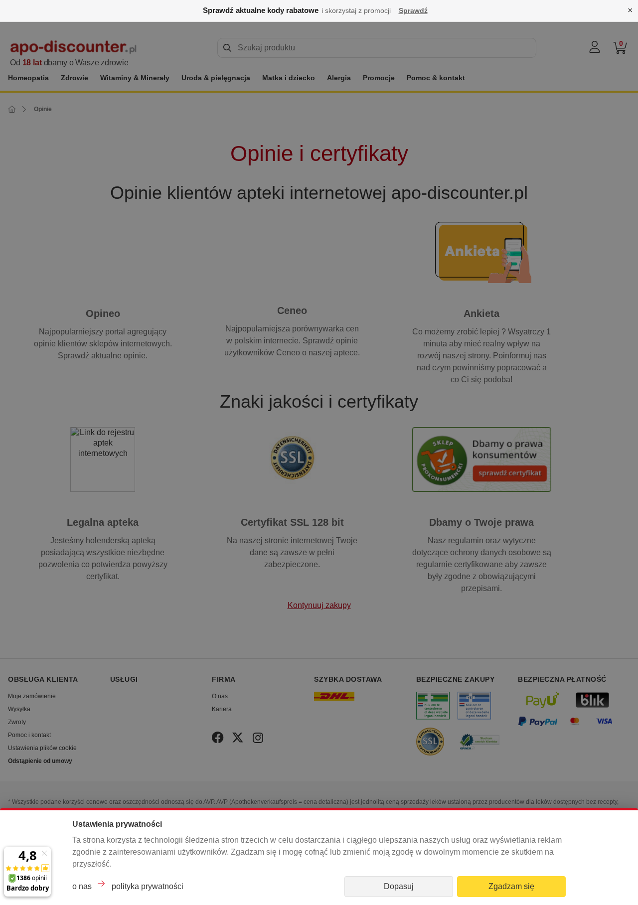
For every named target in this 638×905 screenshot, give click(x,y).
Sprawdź (413, 10)
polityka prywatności (147, 886)
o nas (82, 886)
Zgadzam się (511, 886)
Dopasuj (399, 886)
